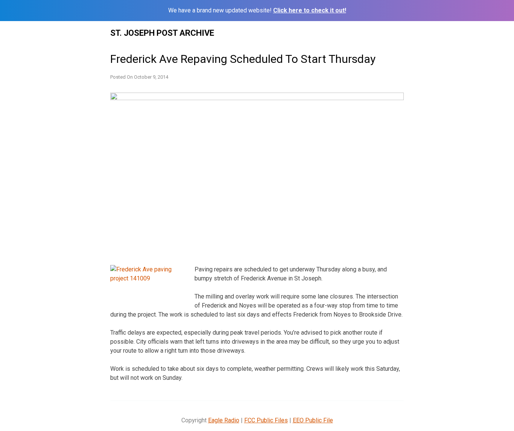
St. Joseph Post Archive (162, 33)
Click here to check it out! (309, 10)
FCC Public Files (266, 420)
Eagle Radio (223, 420)
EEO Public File (313, 420)
